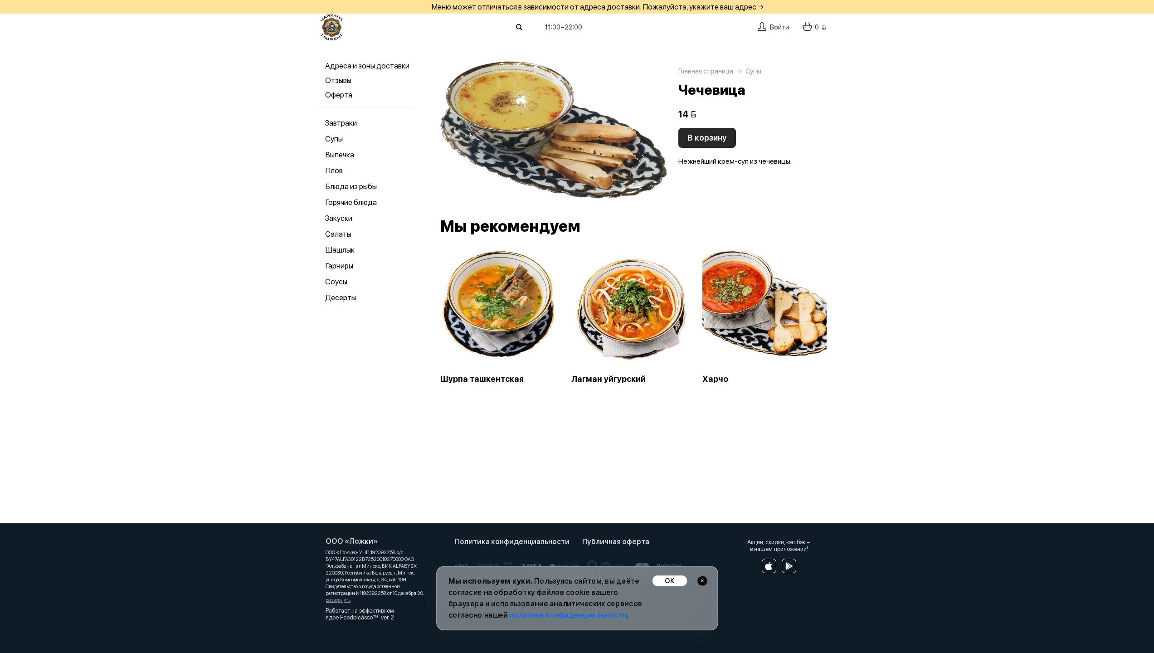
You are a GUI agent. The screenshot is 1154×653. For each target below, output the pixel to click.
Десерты (340, 297)
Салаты (338, 234)
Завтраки (341, 122)
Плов (334, 170)
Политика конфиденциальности (512, 541)
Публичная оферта (615, 541)
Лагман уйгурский (608, 379)
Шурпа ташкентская (482, 379)
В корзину (707, 137)
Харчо (715, 379)
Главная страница (705, 71)
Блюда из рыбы (351, 186)
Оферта (338, 94)
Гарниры (339, 265)
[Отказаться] (702, 580)
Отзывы (338, 80)
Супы (334, 138)
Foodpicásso (356, 617)
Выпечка (339, 154)
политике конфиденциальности (568, 615)
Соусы (336, 281)
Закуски (338, 218)
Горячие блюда (351, 202)
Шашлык (340, 249)
